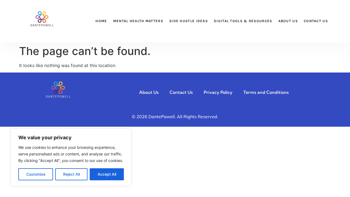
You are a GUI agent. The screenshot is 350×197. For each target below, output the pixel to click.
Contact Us (316, 21)
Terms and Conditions (266, 92)
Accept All (107, 174)
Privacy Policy (218, 92)
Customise (35, 174)
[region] (71, 157)
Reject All (71, 174)
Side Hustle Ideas (188, 21)
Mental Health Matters (138, 21)
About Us (288, 21)
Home (101, 21)
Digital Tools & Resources (243, 21)
